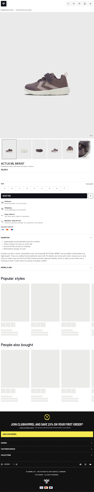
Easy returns (9, 214)
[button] (74, 3)
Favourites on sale (24, 10)
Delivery (8, 201)
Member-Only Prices (13, 221)
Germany (7, 464)
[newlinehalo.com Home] (3, 3)
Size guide (89, 184)
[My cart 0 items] (85, 3)
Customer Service (8, 449)
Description (5, 238)
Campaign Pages (6, 10)
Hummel (4, 443)
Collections (6, 455)
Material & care (6, 267)
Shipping (8, 208)
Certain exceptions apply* (26, 427)
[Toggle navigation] (68, 3)
